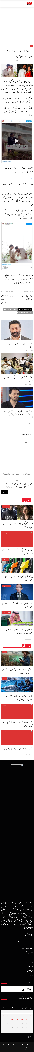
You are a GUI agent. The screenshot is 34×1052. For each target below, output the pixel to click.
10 (30, 1019)
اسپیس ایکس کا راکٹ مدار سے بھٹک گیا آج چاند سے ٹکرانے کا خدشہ (18, 723)
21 (12, 1023)
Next (24, 423)
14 (12, 1019)
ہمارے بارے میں (14, 1047)
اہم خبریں (8, 506)
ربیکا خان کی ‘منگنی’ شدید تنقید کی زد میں (27, 297)
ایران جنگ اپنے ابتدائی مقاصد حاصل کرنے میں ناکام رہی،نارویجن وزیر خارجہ (17, 604)
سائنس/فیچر (4, 652)
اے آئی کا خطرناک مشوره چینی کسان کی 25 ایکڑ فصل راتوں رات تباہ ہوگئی (17, 671)
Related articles (25, 309)
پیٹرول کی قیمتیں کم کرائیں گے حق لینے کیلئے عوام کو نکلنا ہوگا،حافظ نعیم (17, 551)
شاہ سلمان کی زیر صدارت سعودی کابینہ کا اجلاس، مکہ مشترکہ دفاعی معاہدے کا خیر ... (18, 631)
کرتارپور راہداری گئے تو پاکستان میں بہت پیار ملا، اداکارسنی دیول (19, 345)
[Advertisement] (17, 24)
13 (17, 1019)
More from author (10, 309)
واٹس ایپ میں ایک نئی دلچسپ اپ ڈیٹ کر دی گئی (18, 748)
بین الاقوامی (4, 586)
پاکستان (4, 506)
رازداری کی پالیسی (26, 1047)
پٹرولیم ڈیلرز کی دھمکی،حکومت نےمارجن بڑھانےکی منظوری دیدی (19, 578)
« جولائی (30, 1036)
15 (8, 1019)
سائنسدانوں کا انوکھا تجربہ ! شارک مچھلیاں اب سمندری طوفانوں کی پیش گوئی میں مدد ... (19, 697)
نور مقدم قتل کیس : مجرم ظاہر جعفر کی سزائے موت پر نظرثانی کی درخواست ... (18, 525)
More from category (24, 312)
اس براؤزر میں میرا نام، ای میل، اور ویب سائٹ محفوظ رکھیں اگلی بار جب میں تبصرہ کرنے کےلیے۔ (18, 485)
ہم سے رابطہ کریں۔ (28, 1049)
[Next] (26, 638)
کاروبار (3, 559)
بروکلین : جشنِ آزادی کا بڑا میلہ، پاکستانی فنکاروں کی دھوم (18, 378)
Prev (29, 423)
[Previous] (29, 638)
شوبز (31, 46)
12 (22, 1019)
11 (26, 1019)
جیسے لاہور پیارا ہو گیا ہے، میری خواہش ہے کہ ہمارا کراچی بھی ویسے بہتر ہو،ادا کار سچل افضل (18, 412)
